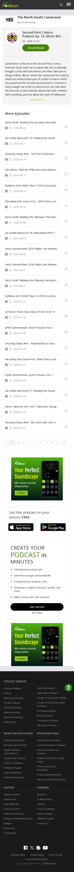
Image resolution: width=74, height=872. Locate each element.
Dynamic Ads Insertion (15, 745)
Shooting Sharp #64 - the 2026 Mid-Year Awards (31, 422)
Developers (10, 832)
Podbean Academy (14, 813)
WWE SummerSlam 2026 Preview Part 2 (29, 327)
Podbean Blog (44, 799)
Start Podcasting (45, 688)
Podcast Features (13, 688)
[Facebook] (26, 849)
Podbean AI (10, 722)
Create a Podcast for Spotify (51, 697)
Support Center (12, 794)
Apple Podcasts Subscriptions (12, 751)
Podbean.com (49, 863)
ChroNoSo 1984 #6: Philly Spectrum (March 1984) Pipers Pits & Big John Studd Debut (31, 169)
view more (36, 99)
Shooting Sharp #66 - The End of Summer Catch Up (31, 153)
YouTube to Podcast (47, 720)
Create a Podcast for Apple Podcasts (51, 704)
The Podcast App (12, 707)
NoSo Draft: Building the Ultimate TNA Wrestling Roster (31, 216)
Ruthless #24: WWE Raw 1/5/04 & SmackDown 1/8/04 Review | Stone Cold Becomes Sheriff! (31, 185)
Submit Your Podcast (14, 758)
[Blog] (39, 849)
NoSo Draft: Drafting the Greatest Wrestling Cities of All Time (31, 122)
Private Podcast (12, 702)
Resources (9, 828)
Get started (37, 607)
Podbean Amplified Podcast (18, 818)
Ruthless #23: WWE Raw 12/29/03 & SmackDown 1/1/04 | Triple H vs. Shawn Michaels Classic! (31, 295)
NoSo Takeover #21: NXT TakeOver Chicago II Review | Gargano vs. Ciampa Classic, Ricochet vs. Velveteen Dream (31, 406)
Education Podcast (46, 725)
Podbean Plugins (13, 767)
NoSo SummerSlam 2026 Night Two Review (31, 248)
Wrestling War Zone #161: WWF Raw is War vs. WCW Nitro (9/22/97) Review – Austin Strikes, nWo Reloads (31, 359)
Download (36, 47)
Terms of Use (55, 854)
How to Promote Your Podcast (48, 751)
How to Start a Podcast (49, 740)
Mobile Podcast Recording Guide (50, 760)
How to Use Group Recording (46, 768)
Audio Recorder (12, 712)
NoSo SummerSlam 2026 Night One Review (31, 264)
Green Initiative (45, 813)
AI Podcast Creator (46, 710)
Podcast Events (12, 808)
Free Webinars (11, 804)
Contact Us (42, 823)
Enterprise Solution (14, 697)
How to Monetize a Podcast (51, 745)
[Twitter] (33, 848)
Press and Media (46, 808)
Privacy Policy (18, 854)
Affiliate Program (45, 818)
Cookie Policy (37, 854)
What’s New (10, 799)
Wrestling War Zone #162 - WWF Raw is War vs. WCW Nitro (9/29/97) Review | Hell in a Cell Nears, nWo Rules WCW (31, 201)
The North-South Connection (39, 17)
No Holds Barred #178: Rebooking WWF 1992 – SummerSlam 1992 (31, 232)
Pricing (7, 693)
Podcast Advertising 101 (49, 774)
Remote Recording (13, 717)
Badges (8, 823)
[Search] (61, 4)
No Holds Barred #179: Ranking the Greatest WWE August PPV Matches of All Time (31, 138)
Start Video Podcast (47, 692)
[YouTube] (46, 848)
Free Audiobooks (13, 772)
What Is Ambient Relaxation (51, 779)
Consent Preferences (37, 859)
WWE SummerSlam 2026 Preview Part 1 (29, 374)
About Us (41, 794)
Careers (41, 804)
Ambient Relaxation (14, 777)
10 (64, 442)
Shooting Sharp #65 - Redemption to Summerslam (31, 343)
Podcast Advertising (14, 740)
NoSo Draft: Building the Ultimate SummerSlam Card (31, 280)
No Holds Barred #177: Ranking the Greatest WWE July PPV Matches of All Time (31, 390)
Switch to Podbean (13, 762)
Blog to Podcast (45, 715)
